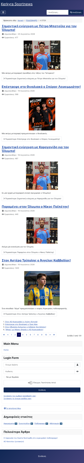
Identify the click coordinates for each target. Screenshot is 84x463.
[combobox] (57, 12)
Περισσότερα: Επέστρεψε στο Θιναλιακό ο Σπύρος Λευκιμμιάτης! (32, 139)
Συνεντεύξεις (24, 423)
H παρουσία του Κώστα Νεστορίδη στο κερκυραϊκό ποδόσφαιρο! (31, 438)
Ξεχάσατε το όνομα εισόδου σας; (18, 398)
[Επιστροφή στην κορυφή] (80, 459)
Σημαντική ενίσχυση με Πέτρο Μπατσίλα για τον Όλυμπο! (39, 28)
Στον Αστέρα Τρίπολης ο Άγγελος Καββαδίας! (36, 260)
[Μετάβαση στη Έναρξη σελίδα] (4, 335)
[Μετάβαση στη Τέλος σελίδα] (54, 335)
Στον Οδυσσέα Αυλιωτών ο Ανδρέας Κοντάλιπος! (25, 327)
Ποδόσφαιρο (39, 423)
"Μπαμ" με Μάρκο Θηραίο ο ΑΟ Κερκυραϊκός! (24, 329)
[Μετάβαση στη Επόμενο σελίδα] (50, 335)
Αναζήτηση (76, 12)
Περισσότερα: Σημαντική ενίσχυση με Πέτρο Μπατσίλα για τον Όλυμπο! (35, 78)
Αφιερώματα (9, 423)
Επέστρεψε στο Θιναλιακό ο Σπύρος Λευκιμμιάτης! (41, 87)
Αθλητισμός (54, 423)
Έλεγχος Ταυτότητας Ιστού (44, 382)
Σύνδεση (42, 390)
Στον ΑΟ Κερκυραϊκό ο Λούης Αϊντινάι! (21, 322)
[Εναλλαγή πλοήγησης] (3, 12)
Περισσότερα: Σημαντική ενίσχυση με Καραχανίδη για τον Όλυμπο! (33, 198)
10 (46, 335)
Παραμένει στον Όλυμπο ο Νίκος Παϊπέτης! (35, 206)
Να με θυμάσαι (12, 377)
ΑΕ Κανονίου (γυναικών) (14, 441)
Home (6, 350)
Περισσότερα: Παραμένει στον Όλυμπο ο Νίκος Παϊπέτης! (29, 252)
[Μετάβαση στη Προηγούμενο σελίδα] (8, 335)
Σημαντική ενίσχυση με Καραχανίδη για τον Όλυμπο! (35, 149)
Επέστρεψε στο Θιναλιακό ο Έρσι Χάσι (21, 324)
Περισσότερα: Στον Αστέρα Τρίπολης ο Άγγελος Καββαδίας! (30, 314)
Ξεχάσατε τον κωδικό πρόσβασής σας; (20, 396)
